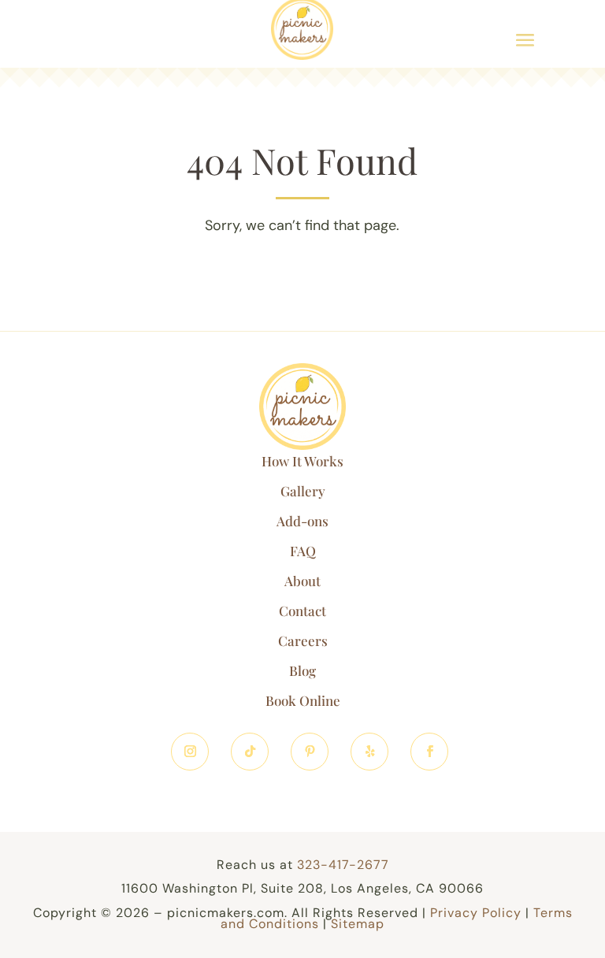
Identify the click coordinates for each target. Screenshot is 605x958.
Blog (302, 670)
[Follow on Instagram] (190, 751)
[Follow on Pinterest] (309, 751)
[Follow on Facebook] (429, 751)
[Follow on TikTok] (250, 751)
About (302, 580)
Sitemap (357, 923)
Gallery (302, 490)
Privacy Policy (475, 912)
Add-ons (302, 520)
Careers (303, 640)
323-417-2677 (343, 864)
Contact (302, 610)
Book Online (302, 700)
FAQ (303, 550)
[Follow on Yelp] (369, 751)
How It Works (302, 461)
